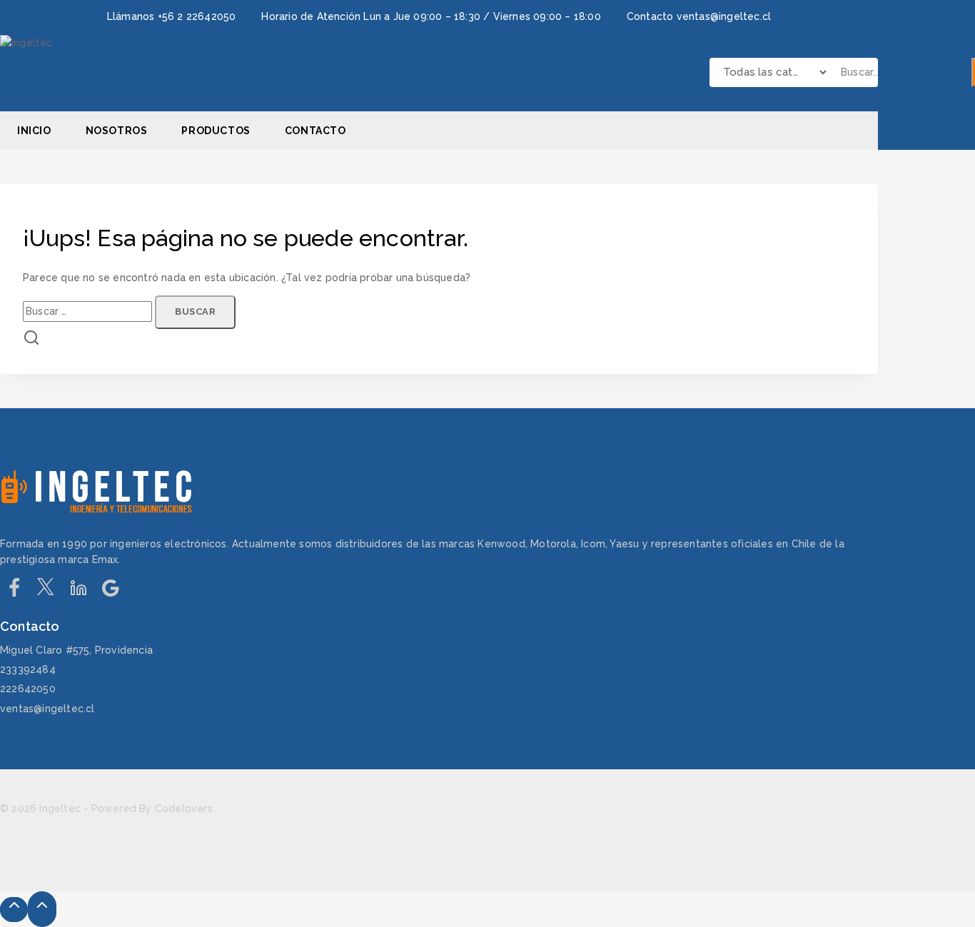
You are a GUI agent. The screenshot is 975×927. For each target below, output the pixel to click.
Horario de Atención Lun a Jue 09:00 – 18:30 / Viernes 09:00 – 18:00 (430, 16)
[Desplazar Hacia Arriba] (14, 909)
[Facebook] (14, 592)
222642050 (28, 688)
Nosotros (117, 130)
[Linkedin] (78, 592)
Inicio (34, 130)
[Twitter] (46, 592)
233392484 (28, 669)
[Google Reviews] (110, 592)
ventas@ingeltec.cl (47, 708)
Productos (215, 130)
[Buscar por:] (89, 311)
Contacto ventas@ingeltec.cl (699, 16)
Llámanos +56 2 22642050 (171, 16)
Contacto (315, 130)
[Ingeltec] (85, 72)
